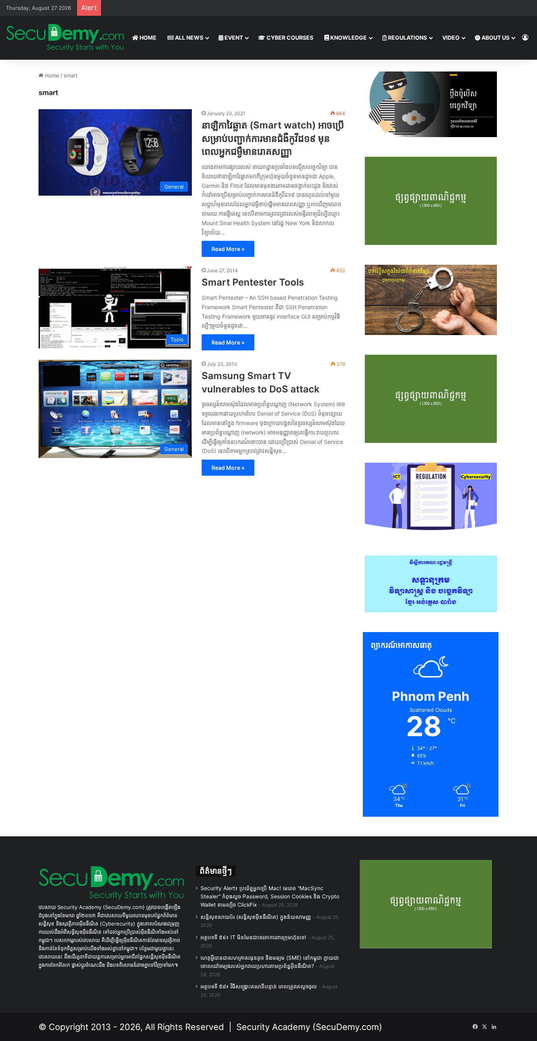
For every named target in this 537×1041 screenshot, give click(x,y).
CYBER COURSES (289, 37)
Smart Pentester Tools (253, 282)
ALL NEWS (188, 37)
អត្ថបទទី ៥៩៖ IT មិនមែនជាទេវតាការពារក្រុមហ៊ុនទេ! (253, 937)
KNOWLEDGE (348, 37)
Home (51, 75)
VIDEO (451, 37)
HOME (147, 37)
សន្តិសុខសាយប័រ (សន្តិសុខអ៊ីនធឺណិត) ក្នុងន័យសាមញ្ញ (255, 917)
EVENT (233, 37)
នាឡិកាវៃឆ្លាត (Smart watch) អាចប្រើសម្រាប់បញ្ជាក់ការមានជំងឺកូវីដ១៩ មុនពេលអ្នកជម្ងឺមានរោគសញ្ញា (273, 138)
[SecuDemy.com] (65, 38)
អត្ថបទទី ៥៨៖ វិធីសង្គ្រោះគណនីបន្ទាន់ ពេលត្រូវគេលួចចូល (258, 986)
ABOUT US (494, 37)
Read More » (228, 249)
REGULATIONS (407, 37)
